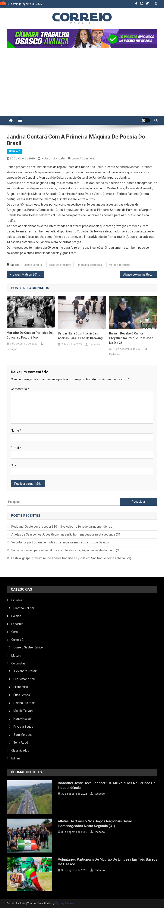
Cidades (16, 600)
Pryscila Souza (23, 726)
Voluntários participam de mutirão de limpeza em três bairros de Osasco (60, 542)
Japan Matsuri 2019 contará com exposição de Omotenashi (28, 274)
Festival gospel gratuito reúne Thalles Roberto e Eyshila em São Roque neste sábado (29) (71, 558)
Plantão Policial (23, 608)
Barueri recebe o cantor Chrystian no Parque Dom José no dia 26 (131, 338)
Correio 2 (14, 151)
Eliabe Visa (20, 687)
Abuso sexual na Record (139, 274)
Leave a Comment (83, 158)
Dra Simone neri (24, 679)
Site (13, 465)
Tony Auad (20, 742)
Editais (15, 758)
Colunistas (18, 663)
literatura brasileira (60, 264)
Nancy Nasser (22, 718)
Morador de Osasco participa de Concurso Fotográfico (30, 335)
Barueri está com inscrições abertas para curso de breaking (80, 336)
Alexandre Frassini (25, 671)
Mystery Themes (65, 903)
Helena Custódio (24, 703)
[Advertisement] (82, 84)
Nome (16, 430)
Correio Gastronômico (28, 647)
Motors (16, 655)
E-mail (16, 448)
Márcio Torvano (23, 710)
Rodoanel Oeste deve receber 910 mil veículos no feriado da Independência (61, 526)
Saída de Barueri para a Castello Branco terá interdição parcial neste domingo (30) (66, 550)
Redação (12, 349)
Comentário (20, 389)
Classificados (20, 750)
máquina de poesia (90, 264)
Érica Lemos (21, 695)
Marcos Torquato (119, 264)
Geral (14, 632)
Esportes (17, 624)
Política (16, 616)
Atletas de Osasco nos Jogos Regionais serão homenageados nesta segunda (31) (66, 534)
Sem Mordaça (22, 734)
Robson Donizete (52, 158)
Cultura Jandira (32, 264)
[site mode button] (146, 120)
